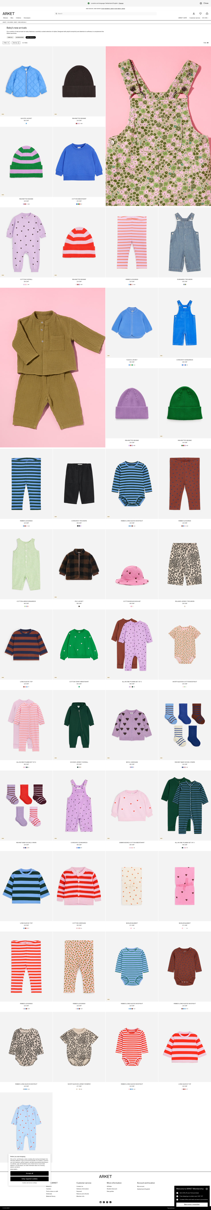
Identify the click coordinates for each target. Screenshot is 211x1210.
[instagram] (101, 1202)
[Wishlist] (200, 13)
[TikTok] (110, 1202)
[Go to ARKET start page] (9, 13)
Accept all (29, 1173)
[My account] (194, 13)
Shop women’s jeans (107, 8)
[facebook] (104, 1202)
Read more (14, 1169)
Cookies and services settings (29, 1182)
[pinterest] (107, 1202)
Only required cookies (30, 1179)
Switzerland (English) (143, 1189)
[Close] (207, 1189)
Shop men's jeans (119, 8)
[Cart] (207, 13)
